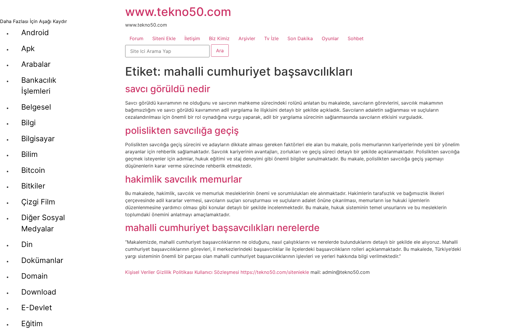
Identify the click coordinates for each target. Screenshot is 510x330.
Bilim (29, 154)
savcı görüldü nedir (167, 89)
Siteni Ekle (164, 38)
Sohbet (356, 38)
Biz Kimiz (219, 38)
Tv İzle (271, 38)
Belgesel (36, 107)
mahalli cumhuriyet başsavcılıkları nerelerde (222, 227)
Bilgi (28, 122)
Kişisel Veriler (140, 272)
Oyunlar (330, 38)
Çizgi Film (38, 201)
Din (27, 244)
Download (38, 291)
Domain (34, 276)
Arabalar (35, 64)
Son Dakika (300, 38)
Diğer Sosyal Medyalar (43, 223)
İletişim (192, 38)
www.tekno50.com (178, 11)
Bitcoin (33, 170)
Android (35, 32)
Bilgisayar (38, 138)
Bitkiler (33, 185)
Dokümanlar (42, 260)
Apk (28, 48)
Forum (136, 38)
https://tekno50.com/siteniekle (275, 272)
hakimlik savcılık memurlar (183, 179)
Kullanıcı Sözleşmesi (216, 272)
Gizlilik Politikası (174, 272)
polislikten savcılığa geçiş (182, 130)
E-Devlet (36, 307)
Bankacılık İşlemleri (38, 86)
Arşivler (246, 38)
